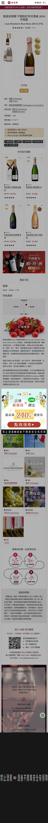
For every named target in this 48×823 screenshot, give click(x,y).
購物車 (39, 3)
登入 (44, 3)
